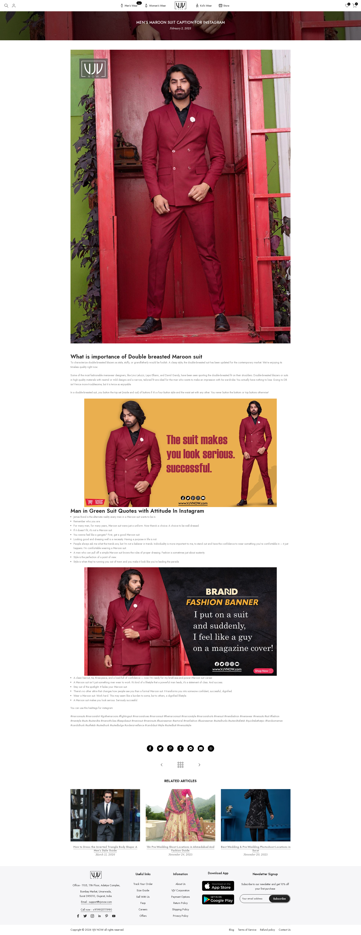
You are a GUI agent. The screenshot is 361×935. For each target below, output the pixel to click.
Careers (143, 909)
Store (226, 6)
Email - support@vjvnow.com (96, 902)
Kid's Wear (206, 6)
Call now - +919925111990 (96, 909)
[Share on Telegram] (190, 748)
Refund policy (267, 930)
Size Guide (143, 890)
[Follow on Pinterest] (106, 916)
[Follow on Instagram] (92, 916)
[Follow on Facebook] (78, 916)
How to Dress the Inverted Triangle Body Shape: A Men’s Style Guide (105, 849)
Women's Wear (157, 6)
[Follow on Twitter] (85, 916)
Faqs (143, 903)
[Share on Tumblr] (180, 748)
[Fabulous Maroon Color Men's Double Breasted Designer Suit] (180, 453)
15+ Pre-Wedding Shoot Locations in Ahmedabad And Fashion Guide (180, 849)
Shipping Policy (180, 909)
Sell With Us (142, 897)
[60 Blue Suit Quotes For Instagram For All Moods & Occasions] (161, 765)
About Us (180, 884)
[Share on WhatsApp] (211, 748)
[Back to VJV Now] (180, 765)
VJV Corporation (180, 890)
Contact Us (284, 930)
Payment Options (180, 897)
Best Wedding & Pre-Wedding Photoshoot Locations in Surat (255, 849)
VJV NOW (98, 930)
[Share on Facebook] (150, 748)
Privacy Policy (180, 916)
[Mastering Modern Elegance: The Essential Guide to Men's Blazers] (199, 765)
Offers (143, 916)
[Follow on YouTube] (113, 916)
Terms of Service (247, 930)
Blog (231, 930)
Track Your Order (143, 884)
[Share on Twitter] (160, 748)
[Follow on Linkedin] (99, 916)
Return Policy (180, 903)
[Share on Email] (201, 748)
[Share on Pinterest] (170, 748)
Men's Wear (133, 5)
